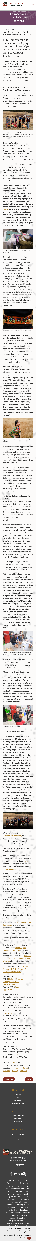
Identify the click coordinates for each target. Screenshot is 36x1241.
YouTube (23, 1071)
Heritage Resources (11, 982)
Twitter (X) (24, 1068)
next (29, 1079)
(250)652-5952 (20, 1164)
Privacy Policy (9, 1238)
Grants (12, 1062)
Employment (18, 1121)
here (16, 1054)
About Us (18, 1094)
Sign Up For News (18, 1134)
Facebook (14, 1068)
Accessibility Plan (18, 1103)
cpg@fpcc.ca (13, 940)
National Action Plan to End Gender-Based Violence (17, 958)
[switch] (33, 4)
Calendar (18, 1137)
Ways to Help (18, 1118)
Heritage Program (15, 979)
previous (9, 1079)
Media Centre (18, 1100)
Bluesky (15, 1071)
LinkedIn (6, 1071)
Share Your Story (18, 1116)
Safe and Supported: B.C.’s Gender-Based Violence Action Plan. (16, 969)
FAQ (18, 1097)
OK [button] (29, 1238)
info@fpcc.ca (10, 1013)
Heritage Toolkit (9, 984)
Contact (18, 1140)
